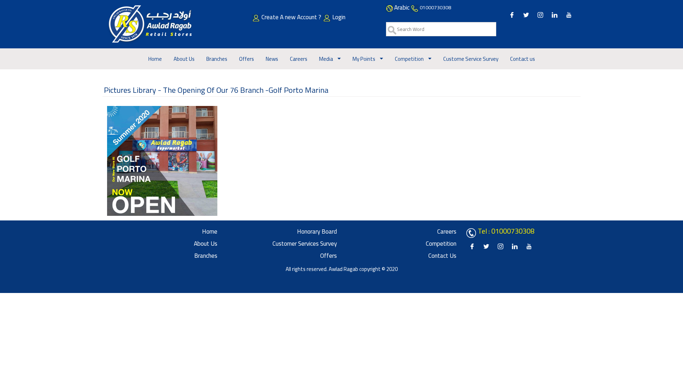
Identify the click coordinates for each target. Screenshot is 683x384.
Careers (298, 59)
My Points (364, 59)
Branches (216, 59)
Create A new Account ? (292, 17)
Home (155, 59)
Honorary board (317, 231)
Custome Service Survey (470, 59)
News (272, 59)
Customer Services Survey (304, 243)
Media (326, 59)
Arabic (401, 7)
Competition (410, 59)
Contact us (522, 59)
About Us (184, 59)
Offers (246, 59)
